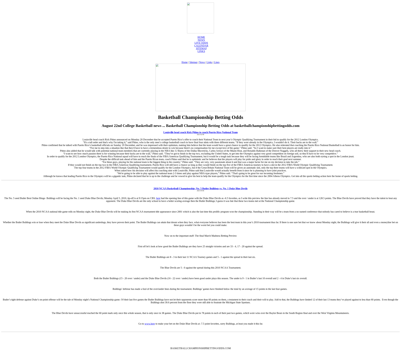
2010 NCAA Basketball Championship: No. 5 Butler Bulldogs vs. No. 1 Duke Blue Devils (200, 188)
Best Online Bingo (36, 198)
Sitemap (201, 48)
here (158, 198)
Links (201, 51)
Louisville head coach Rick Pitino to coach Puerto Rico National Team (200, 132)
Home (201, 37)
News (202, 62)
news (201, 40)
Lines (216, 62)
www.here (150, 323)
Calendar (201, 45)
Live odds (201, 42)
